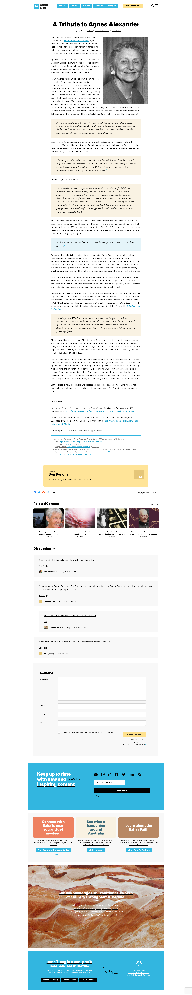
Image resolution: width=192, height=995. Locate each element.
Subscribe (122, 790)
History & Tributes (102, 30)
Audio (75, 6)
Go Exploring (132, 6)
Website (43, 723)
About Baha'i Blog (50, 980)
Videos (86, 6)
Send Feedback (69, 980)
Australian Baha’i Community (139, 973)
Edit (40, 566)
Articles (99, 6)
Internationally (54, 854)
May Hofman (49, 601)
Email (43, 714)
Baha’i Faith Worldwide (141, 975)
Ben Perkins (116, 30)
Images (112, 6)
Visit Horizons (96, 850)
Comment (45, 679)
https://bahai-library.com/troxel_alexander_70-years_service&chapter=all (101, 411)
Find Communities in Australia (53, 850)
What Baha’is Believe (139, 850)
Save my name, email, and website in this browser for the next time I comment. (87, 733)
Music (62, 6)
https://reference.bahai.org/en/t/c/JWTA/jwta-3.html (79, 442)
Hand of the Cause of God (76, 40)
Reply (45, 566)
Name (43, 706)
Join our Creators (88, 980)
